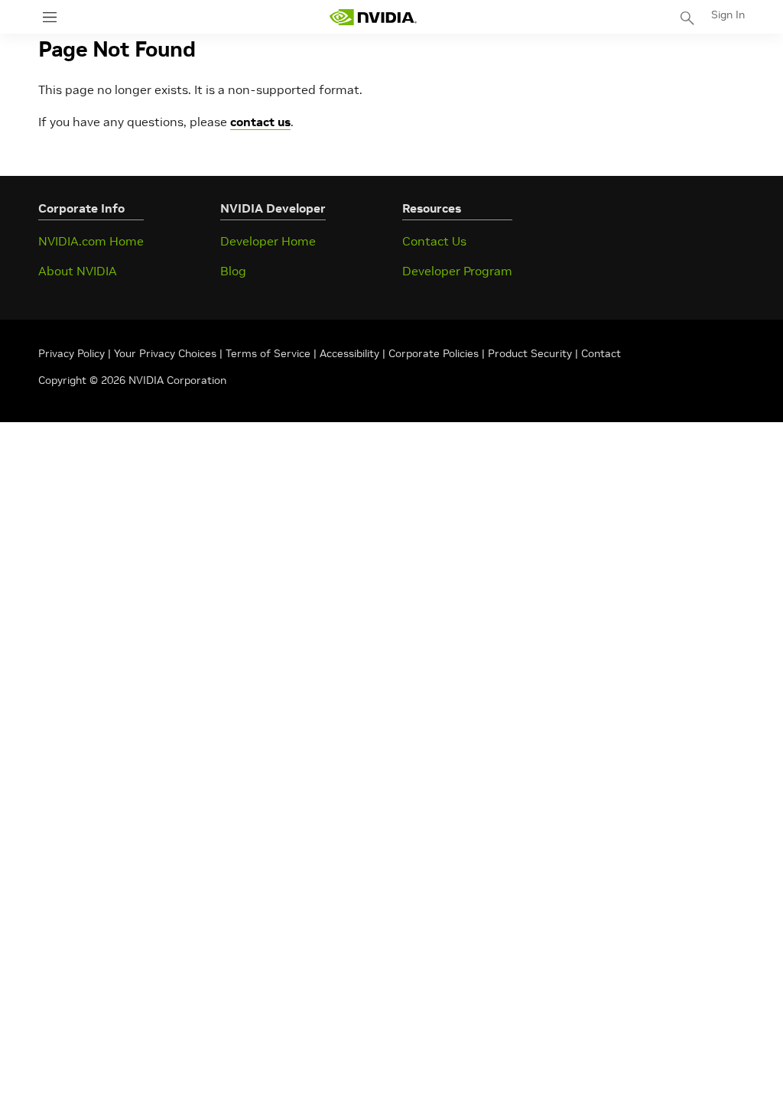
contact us (260, 121)
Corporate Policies (433, 353)
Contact (601, 353)
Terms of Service (268, 353)
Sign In (728, 14)
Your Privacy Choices (165, 353)
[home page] (373, 17)
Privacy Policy (73, 353)
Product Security (530, 353)
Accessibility (349, 353)
